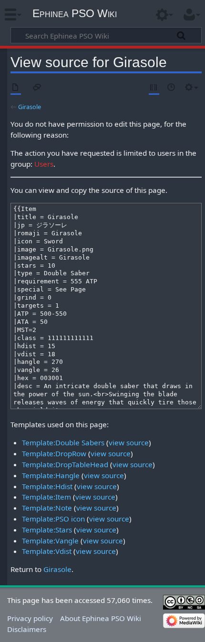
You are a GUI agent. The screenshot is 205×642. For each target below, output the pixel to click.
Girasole (29, 106)
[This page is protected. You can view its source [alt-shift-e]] (154, 87)
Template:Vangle (50, 540)
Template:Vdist (47, 551)
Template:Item (46, 497)
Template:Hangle (51, 475)
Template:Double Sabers (63, 442)
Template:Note (47, 507)
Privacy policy (30, 618)
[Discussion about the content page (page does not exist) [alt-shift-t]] (37, 87)
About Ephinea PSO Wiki (100, 618)
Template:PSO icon (53, 518)
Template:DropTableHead (65, 464)
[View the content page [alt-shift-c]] (15, 87)
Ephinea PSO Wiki (74, 13)
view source (129, 442)
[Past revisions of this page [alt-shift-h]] (171, 87)
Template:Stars (47, 529)
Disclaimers (26, 629)
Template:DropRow (54, 453)
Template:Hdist (47, 486)
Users (43, 164)
